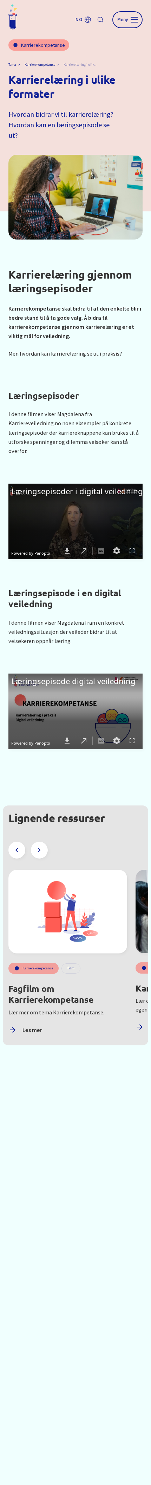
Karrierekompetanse (40, 64)
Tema (12, 64)
